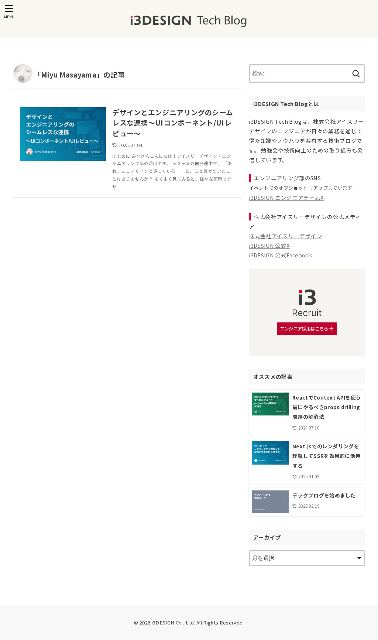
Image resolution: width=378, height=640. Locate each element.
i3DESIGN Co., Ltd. (173, 622)
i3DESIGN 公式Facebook (280, 255)
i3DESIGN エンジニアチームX (286, 197)
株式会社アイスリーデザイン (285, 236)
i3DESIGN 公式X (269, 245)
